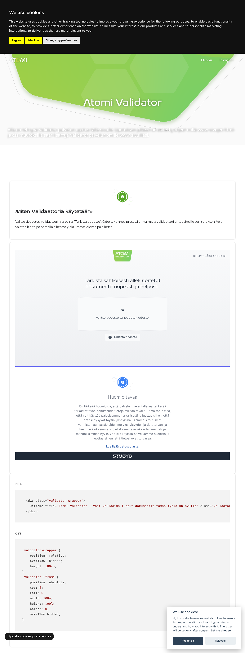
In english (227, 60)
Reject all (220, 640)
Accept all (188, 640)
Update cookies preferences (29, 636)
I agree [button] (16, 40)
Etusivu (206, 60)
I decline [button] (33, 40)
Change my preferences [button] (61, 40)
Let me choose (221, 630)
